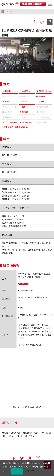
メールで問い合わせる (29, 407)
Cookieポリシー (27, 466)
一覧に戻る (9, 11)
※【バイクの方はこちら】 (29, 344)
